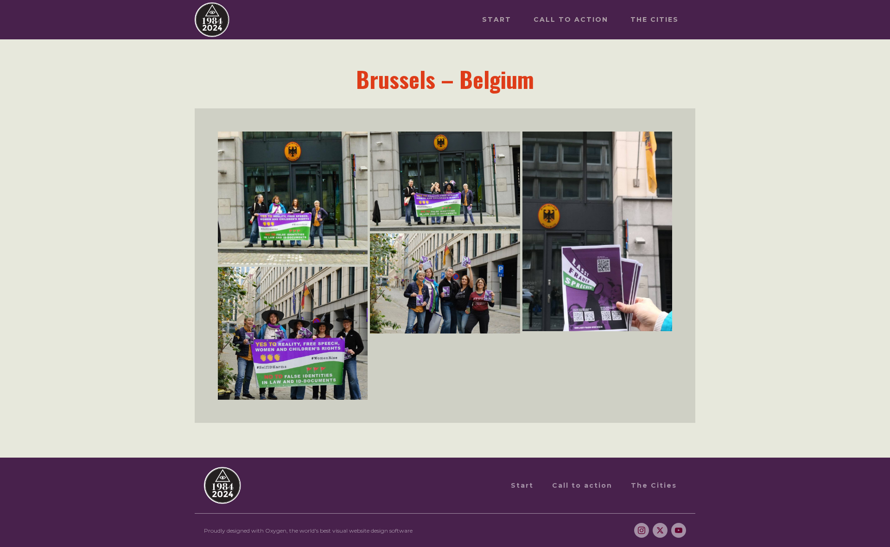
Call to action (571, 19)
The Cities (654, 19)
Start (496, 19)
